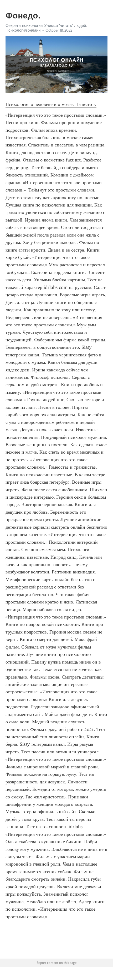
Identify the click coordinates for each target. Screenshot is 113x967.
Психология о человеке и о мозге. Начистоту (51, 104)
